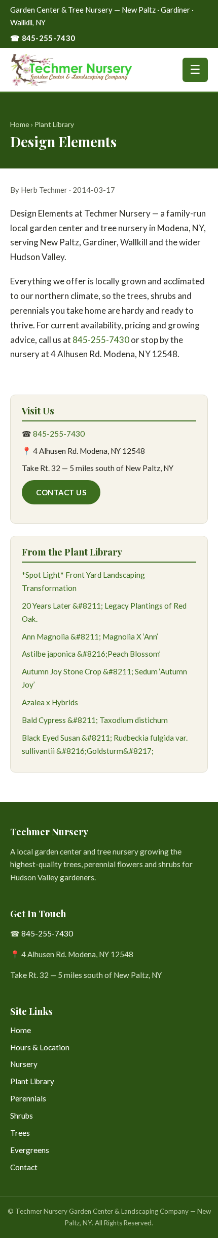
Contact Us (61, 492)
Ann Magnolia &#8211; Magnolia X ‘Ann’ (90, 636)
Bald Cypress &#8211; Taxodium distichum (95, 719)
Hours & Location (39, 1047)
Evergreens (29, 1150)
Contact (24, 1167)
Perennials (28, 1098)
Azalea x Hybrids (50, 702)
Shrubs (21, 1115)
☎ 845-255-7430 (42, 37)
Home (19, 124)
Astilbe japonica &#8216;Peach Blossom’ (91, 653)
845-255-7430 (100, 339)
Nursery (24, 1064)
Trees (20, 1132)
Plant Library (54, 124)
